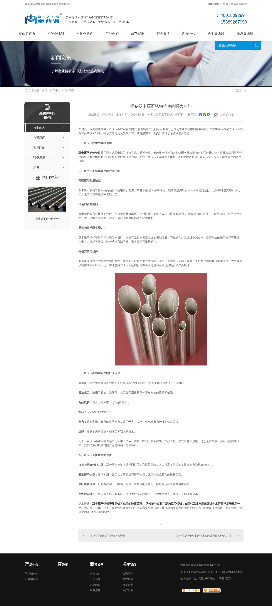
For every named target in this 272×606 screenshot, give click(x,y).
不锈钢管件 (85, 33)
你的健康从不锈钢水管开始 (109, 535)
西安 (228, 578)
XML (228, 571)
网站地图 (213, 4)
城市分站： (210, 578)
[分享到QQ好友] (204, 114)
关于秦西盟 (216, 33)
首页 (44, 90)
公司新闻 (95, 579)
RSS (223, 571)
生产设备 (128, 590)
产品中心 (112, 33)
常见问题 (95, 584)
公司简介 (128, 573)
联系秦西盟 (245, 33)
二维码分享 (227, 114)
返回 (239, 90)
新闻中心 (188, 33)
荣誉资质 (163, 33)
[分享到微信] (208, 114)
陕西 (221, 578)
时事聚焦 (95, 590)
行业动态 (68, 90)
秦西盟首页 (27, 33)
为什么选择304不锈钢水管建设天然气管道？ (202, 535)
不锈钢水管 (56, 33)
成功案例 (137, 33)
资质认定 (128, 584)
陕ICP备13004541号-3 (204, 571)
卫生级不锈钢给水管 (47, 218)
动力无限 (198, 578)
